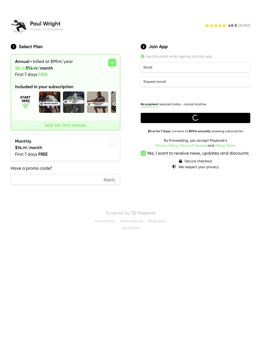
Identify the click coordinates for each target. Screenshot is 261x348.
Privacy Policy (166, 145)
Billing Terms (225, 145)
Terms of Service (192, 145)
